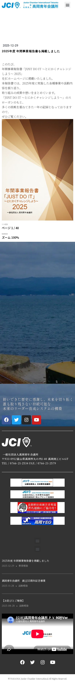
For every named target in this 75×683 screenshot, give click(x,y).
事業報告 (23, 565)
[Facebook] (6, 419)
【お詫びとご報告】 (13, 600)
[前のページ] (3, 224)
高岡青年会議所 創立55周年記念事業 (24, 580)
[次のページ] (6, 224)
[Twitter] (16, 419)
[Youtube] (36, 419)
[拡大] (6, 233)
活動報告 (23, 585)
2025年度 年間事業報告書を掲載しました (25, 560)
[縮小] (3, 233)
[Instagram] (26, 419)
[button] (67, 5)
